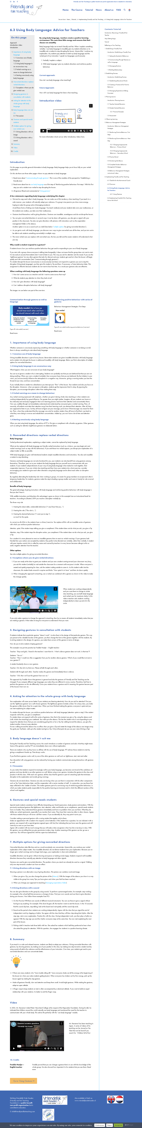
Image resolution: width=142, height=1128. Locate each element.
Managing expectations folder (56, 883)
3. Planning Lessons (110, 97)
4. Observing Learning (111, 119)
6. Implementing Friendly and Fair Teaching (117, 177)
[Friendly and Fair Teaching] (26, 9)
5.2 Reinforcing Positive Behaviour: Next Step (118, 139)
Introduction (14, 47)
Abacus (55, 876)
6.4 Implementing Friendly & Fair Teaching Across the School (119, 199)
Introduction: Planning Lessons (115, 100)
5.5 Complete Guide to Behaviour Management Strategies (117, 166)
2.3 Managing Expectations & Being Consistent (117, 92)
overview (41, 290)
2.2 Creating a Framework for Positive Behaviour (118, 86)
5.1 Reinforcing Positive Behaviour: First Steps (118, 133)
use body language (37, 184)
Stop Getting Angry (110, 38)
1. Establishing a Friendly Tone (113, 49)
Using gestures (45, 191)
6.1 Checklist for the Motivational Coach (118, 180)
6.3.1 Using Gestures (116, 194)
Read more (14, 333)
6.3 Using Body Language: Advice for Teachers (118, 189)
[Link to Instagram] (10, 1)
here (82, 137)
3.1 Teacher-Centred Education (116, 104)
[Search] (124, 9)
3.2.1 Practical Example (117, 112)
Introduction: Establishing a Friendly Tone (119, 52)
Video (15, 147)
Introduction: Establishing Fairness (117, 77)
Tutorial (107, 42)
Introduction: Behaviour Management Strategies (118, 127)
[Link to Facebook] (17, 1)
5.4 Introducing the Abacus (115, 161)
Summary (16, 144)
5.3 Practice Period (112, 157)
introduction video (16, 45)
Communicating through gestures (37, 178)
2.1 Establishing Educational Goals (117, 81)
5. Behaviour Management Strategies (115, 122)
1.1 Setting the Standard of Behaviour (118, 56)
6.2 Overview (111, 184)
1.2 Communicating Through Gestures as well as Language (118, 61)
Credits (15, 151)
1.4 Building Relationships (114, 70)
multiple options (58, 227)
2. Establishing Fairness (111, 73)
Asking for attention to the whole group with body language (22, 103)
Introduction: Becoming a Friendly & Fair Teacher (116, 34)
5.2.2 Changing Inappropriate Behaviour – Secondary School (119, 152)
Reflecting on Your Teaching (112, 45)
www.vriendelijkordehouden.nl (85, 1100)
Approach (13, 43)
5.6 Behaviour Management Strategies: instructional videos (118, 172)
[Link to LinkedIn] (14, 1)
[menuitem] (65, 9)
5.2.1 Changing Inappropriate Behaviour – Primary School (118, 146)
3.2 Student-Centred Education (116, 108)
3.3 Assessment (111, 115)
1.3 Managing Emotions (114, 66)
